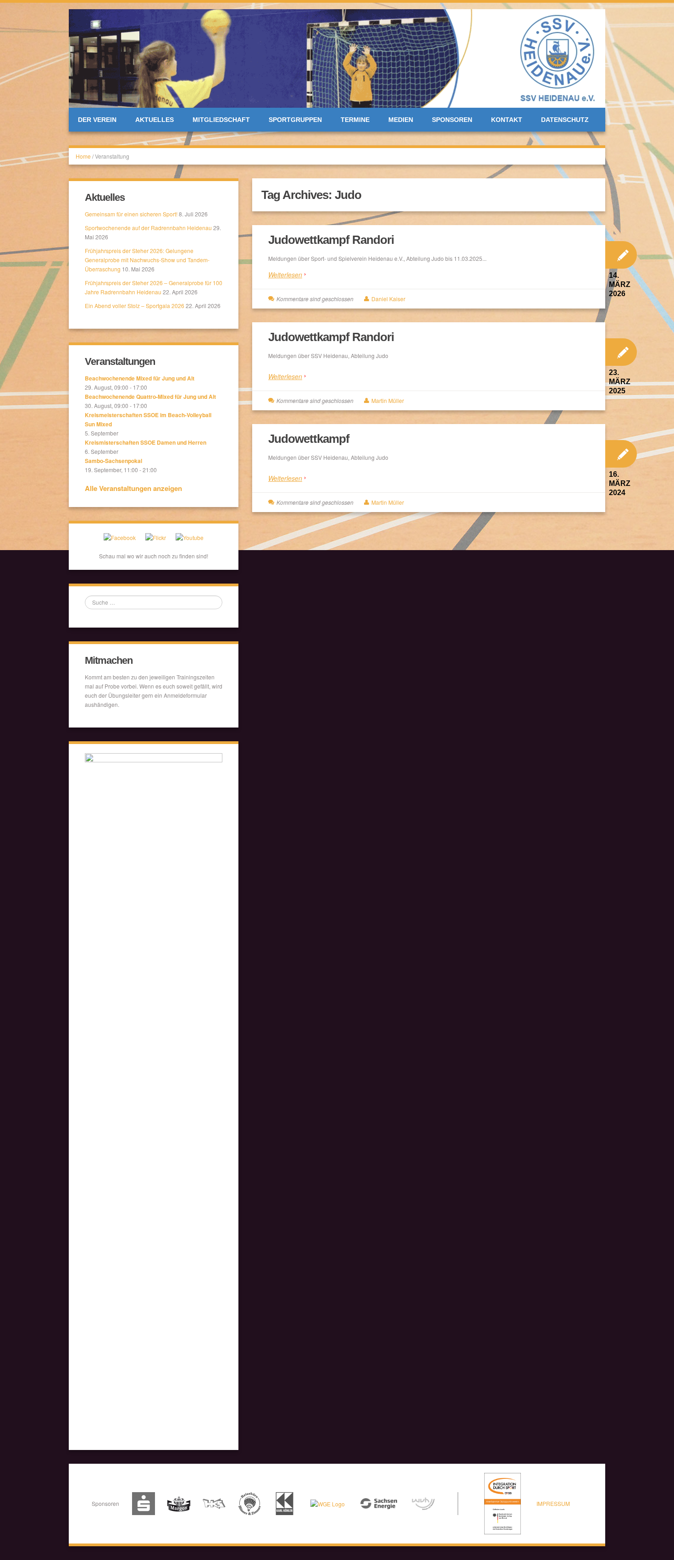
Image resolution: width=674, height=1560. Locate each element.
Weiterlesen (285, 274)
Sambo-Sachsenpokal (113, 461)
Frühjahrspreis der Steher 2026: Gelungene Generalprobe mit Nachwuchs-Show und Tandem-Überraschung (147, 260)
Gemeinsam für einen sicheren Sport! (131, 214)
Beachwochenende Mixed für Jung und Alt (139, 378)
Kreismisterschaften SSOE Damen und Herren (145, 442)
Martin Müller (387, 400)
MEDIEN (400, 119)
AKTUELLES (154, 119)
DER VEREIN (97, 119)
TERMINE (355, 119)
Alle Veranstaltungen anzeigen (133, 488)
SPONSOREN (452, 119)
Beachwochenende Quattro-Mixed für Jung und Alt (150, 396)
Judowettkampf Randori (331, 240)
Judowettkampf (308, 439)
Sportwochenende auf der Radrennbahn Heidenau (148, 228)
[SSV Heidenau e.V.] (337, 57)
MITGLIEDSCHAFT (221, 119)
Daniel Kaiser (388, 299)
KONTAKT (506, 119)
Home (83, 156)
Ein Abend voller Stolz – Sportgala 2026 (134, 305)
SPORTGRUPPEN (295, 119)
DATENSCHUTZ (565, 119)
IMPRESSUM (553, 1503)
